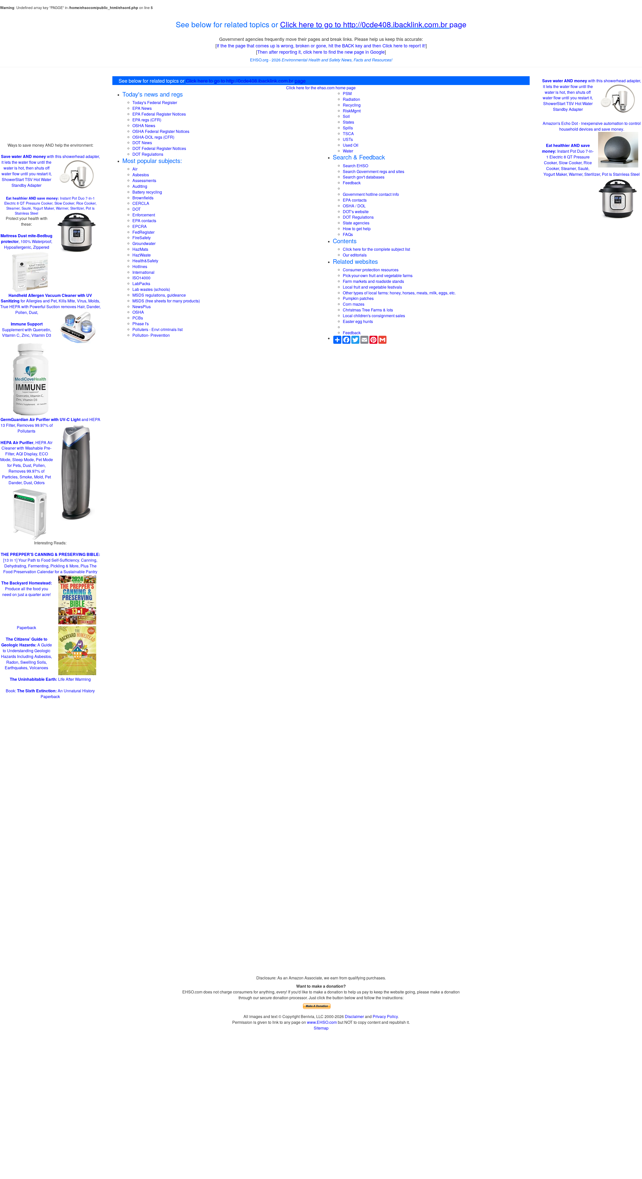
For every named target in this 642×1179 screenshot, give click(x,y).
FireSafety (141, 237)
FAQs (348, 234)
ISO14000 (141, 278)
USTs (348, 139)
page (457, 24)
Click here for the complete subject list (376, 249)
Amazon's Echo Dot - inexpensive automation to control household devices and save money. (592, 126)
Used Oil (350, 145)
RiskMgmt (352, 111)
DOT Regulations (147, 154)
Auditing (139, 186)
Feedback (352, 183)
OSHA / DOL (354, 206)
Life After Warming (50, 679)
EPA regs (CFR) (146, 120)
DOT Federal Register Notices (159, 148)
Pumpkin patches (358, 298)
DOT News (142, 142)
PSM (347, 93)
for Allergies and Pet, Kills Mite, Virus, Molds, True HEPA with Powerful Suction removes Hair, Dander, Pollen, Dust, (50, 303)
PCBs (137, 318)
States (348, 122)
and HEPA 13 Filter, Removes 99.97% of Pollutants (50, 425)
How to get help (357, 228)
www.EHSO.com (322, 1022)
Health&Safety (145, 261)
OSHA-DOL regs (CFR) (153, 137)
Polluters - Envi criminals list (157, 329)
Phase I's (140, 323)
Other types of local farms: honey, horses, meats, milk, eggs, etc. (399, 293)
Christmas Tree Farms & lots (368, 310)
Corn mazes (353, 304)
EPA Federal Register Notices (159, 114)
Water (348, 151)
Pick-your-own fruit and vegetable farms (378, 275)
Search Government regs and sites (373, 171)
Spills (348, 128)
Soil (346, 116)
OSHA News (143, 125)
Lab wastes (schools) (151, 289)
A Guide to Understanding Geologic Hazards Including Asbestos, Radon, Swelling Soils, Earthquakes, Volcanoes (26, 653)
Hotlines (139, 266)
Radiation (351, 99)
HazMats (140, 249)
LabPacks (141, 283)
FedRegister (143, 232)
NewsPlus (141, 306)
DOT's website (356, 211)
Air (134, 169)
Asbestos (140, 175)
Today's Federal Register (154, 102)
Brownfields (142, 198)
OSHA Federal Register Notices (160, 131)
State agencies (356, 223)
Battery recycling (147, 192)
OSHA (138, 312)
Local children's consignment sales (374, 315)
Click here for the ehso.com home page (321, 88)
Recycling (352, 105)
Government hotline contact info (371, 194)
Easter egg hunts (358, 321)
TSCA (348, 133)
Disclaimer (354, 1016)
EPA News (142, 108)
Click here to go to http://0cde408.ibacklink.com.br (364, 24)
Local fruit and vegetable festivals (372, 287)
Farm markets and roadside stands (373, 281)
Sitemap (321, 1028)
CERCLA (140, 203)
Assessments (144, 180)
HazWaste (141, 255)
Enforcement (143, 215)
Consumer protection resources (370, 270)
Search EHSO (355, 166)
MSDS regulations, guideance (159, 295)
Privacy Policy (385, 1016)
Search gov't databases (363, 177)
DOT (136, 209)
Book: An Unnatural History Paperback (50, 693)
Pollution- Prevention (151, 335)
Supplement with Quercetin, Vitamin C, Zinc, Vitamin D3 (26, 329)
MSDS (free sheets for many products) (166, 301)
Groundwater (143, 243)
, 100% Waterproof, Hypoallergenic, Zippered (26, 241)
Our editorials (355, 255)
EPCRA (139, 226)
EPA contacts (144, 220)
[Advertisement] (50, 107)
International (143, 272)
